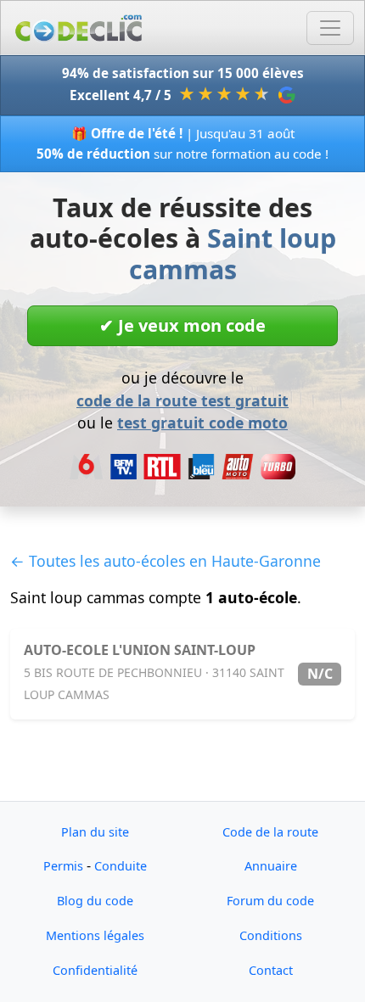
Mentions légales (95, 935)
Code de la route (270, 832)
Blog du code (95, 901)
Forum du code (270, 901)
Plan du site (95, 832)
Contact (271, 970)
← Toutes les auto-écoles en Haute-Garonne (165, 561)
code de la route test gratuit (182, 400)
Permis (63, 866)
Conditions (270, 935)
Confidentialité (95, 970)
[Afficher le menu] (330, 28)
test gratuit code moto (202, 422)
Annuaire (270, 866)
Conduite (120, 866)
